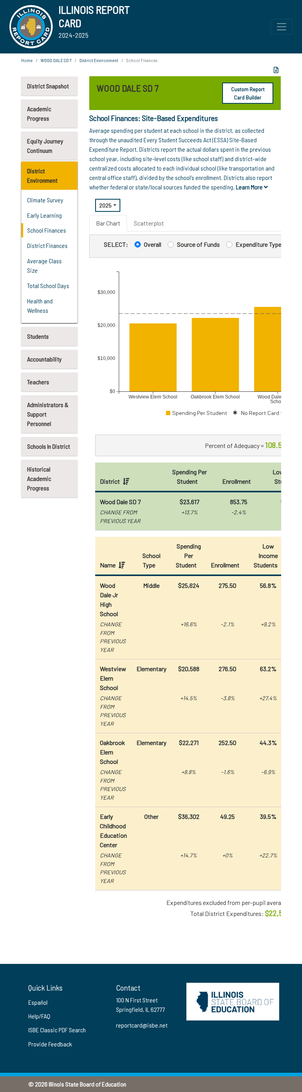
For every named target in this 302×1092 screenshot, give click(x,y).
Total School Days (48, 285)
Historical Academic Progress (39, 478)
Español (38, 1002)
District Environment (42, 175)
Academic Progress (39, 113)
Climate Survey (45, 200)
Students (38, 336)
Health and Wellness (40, 305)
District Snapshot (48, 86)
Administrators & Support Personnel (47, 414)
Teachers (38, 381)
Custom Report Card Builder (248, 93)
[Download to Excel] (276, 70)
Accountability (44, 359)
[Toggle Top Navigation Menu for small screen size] (282, 27)
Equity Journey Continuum (45, 145)
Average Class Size (44, 265)
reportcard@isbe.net (142, 1025)
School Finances (46, 230)
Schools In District (48, 446)
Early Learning (44, 215)
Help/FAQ (39, 1016)
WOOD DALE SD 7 (56, 60)
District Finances (47, 245)
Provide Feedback (50, 1044)
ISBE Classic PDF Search (57, 1029)
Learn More (250, 187)
